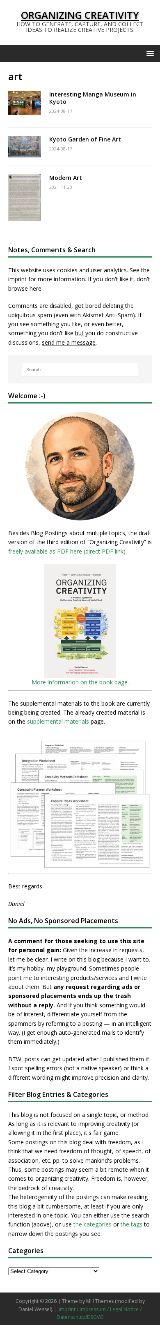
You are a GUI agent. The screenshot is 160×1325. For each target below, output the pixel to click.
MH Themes (100, 1301)
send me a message (69, 342)
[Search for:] (80, 370)
